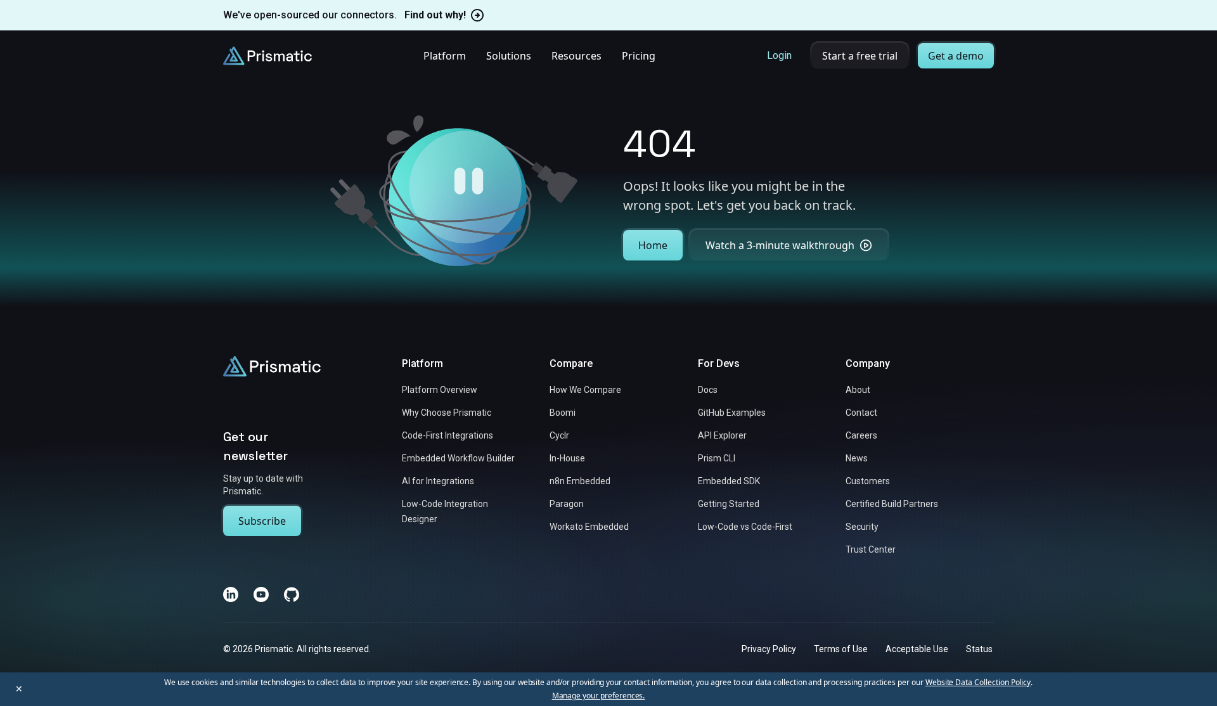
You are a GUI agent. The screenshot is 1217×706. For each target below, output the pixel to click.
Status (979, 648)
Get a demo (956, 56)
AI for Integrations (438, 481)
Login (779, 55)
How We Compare (585, 390)
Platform (444, 56)
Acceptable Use (916, 648)
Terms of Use (841, 648)
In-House (567, 458)
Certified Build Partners (892, 504)
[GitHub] (291, 593)
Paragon (567, 504)
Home (652, 245)
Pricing (638, 56)
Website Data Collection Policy (978, 682)
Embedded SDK (729, 481)
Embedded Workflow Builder (458, 458)
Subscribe (262, 520)
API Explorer (722, 435)
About (858, 390)
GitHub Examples (732, 413)
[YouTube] (261, 593)
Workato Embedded (589, 527)
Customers (868, 481)
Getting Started (728, 504)
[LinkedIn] (230, 593)
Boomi (563, 413)
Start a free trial (860, 56)
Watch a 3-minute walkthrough (779, 245)
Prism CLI (716, 458)
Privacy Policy (769, 648)
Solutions (508, 56)
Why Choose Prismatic (446, 413)
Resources (576, 56)
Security (862, 527)
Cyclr (559, 435)
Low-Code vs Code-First (745, 527)
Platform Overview (439, 390)
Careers (861, 435)
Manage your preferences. (598, 696)
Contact (861, 413)
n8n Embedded (580, 481)
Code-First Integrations (447, 435)
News (857, 458)
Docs (708, 390)
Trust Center (871, 549)
